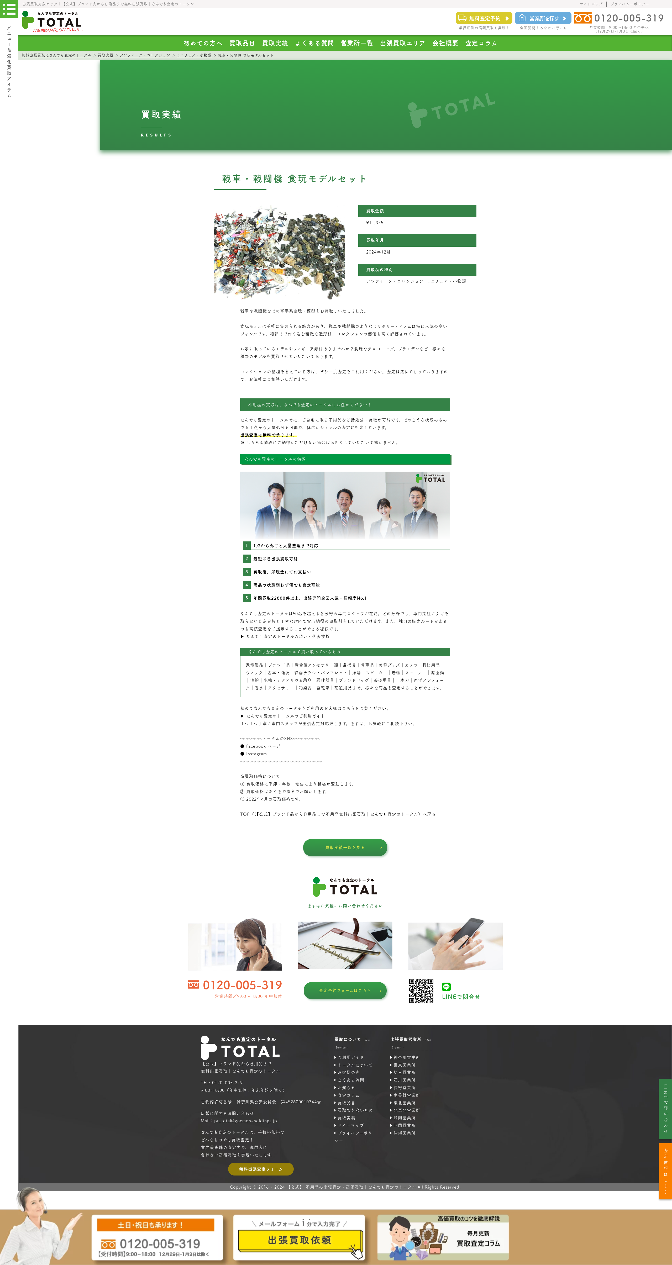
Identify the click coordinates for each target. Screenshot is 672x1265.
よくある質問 (314, 43)
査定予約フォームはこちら (345, 990)
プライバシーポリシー (630, 4)
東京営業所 (404, 1065)
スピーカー (376, 673)
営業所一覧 (357, 43)
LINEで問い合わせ (666, 1109)
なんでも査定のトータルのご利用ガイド (285, 716)
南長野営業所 (406, 1095)
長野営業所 (404, 1087)
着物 (396, 673)
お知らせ (346, 1087)
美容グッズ (389, 665)
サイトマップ (591, 4)
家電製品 (255, 665)
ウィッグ (254, 673)
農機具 (349, 665)
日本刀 (402, 680)
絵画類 (437, 673)
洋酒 (356, 673)
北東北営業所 (406, 1110)
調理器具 (325, 680)
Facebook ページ (263, 746)
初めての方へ (203, 43)
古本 (271, 673)
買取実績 (275, 43)
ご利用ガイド (351, 1057)
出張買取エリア (403, 43)
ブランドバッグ (354, 680)
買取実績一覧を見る (345, 847)
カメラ (411, 665)
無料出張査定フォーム (261, 1169)
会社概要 (445, 43)
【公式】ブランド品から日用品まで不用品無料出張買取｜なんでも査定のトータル (337, 814)
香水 (259, 688)
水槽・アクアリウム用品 (288, 680)
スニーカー (416, 673)
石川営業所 (404, 1080)
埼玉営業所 (404, 1072)
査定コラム (481, 43)
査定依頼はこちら (666, 1171)
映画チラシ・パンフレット (321, 673)
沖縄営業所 (404, 1133)
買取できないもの (355, 1110)
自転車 (323, 688)
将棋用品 (431, 665)
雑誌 (285, 673)
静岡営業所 (404, 1118)
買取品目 (242, 43)
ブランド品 (279, 665)
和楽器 (305, 688)
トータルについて (355, 1065)
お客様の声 (349, 1072)
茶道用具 (343, 688)
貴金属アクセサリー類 (317, 665)
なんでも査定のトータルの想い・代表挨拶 (288, 636)
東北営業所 (404, 1103)
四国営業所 (404, 1125)
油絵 (254, 680)
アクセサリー (281, 688)
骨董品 (367, 665)
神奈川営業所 (406, 1057)
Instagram (256, 754)
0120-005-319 (242, 984)
